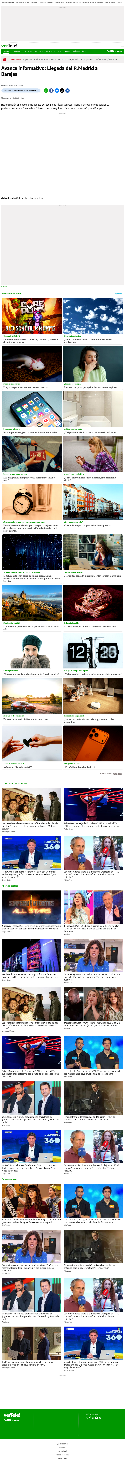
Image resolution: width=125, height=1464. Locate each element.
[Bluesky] (57, 90)
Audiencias (32, 51)
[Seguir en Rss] (100, 1417)
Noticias (6, 51)
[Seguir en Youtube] (96, 1417)
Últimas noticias (9, 1179)
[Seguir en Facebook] (90, 1417)
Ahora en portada (10, 886)
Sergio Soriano (7, 880)
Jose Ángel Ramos (8, 832)
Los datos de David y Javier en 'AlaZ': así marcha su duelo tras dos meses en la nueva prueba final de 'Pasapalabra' (93, 1072)
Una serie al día (77, 2)
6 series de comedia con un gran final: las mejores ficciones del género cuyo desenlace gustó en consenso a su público (31, 1221)
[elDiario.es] (11, 1420)
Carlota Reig (33, 2)
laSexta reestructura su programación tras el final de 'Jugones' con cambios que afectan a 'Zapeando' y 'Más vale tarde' (30, 1119)
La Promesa (86, 2)
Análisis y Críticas (79, 51)
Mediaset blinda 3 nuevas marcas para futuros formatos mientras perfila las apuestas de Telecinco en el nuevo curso (30, 975)
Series (59, 51)
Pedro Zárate (68, 829)
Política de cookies (62, 1455)
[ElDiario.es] (114, 51)
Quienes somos (62, 1444)
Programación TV (19, 51)
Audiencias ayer (99, 2)
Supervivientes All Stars (22, 2)
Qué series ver (42, 2)
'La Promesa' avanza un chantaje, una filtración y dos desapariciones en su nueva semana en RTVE (27, 1363)
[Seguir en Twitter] (87, 1417)
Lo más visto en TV (47, 51)
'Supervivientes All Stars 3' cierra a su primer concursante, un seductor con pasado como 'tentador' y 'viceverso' (70, 59)
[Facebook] (51, 90)
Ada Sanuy (68, 1077)
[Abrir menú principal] (122, 46)
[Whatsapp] (46, 90)
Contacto (62, 1447)
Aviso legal (62, 1451)
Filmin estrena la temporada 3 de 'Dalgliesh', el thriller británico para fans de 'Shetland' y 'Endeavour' (89, 1118)
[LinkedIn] (67, 90)
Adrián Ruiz (68, 880)
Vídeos (67, 51)
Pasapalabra (69, 2)
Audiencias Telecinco (110, 2)
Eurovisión (50, 2)
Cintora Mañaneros (59, 2)
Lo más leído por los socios (14, 783)
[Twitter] (62, 90)
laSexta (92, 2)
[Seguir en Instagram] (93, 1417)
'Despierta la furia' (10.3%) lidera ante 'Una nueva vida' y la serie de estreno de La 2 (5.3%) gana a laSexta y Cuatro (92, 1024)
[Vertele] (12, 1415)
